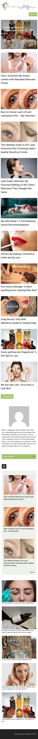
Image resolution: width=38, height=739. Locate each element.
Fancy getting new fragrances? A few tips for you (19, 354)
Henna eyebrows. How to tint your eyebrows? (18, 603)
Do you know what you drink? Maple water (17, 660)
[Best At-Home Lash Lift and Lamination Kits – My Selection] (19, 99)
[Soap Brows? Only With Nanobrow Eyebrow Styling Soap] (19, 306)
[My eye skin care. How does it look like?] (19, 372)
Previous (7, 396)
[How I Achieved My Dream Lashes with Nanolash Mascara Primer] (19, 63)
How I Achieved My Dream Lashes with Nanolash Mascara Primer (18, 79)
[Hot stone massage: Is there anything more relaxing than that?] (19, 273)
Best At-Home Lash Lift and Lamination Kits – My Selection (18, 114)
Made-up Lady (19, 734)
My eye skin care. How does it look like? (17, 386)
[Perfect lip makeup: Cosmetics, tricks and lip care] (19, 241)
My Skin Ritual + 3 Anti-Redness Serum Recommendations (18, 223)
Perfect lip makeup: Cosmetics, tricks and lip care (18, 256)
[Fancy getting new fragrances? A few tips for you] (19, 339)
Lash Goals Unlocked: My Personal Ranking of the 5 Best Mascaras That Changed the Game (18, 187)
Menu (32, 14)
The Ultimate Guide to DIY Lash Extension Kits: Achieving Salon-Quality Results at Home (18, 148)
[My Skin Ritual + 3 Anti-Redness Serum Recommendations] (19, 208)
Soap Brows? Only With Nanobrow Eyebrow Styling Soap (18, 321)
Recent (4, 466)
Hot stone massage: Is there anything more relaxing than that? (19, 288)
